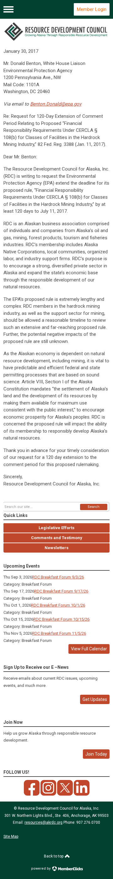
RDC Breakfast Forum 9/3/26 (58, 577)
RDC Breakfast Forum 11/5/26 (59, 633)
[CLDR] (56, 31)
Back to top (54, 856)
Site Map (10, 836)
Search (94, 507)
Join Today (96, 754)
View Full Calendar (89, 648)
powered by (41, 869)
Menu (8, 9)
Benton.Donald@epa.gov (55, 104)
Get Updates (95, 699)
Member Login (91, 9)
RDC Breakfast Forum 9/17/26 (61, 591)
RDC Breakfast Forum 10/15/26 (61, 619)
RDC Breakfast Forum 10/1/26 (58, 605)
